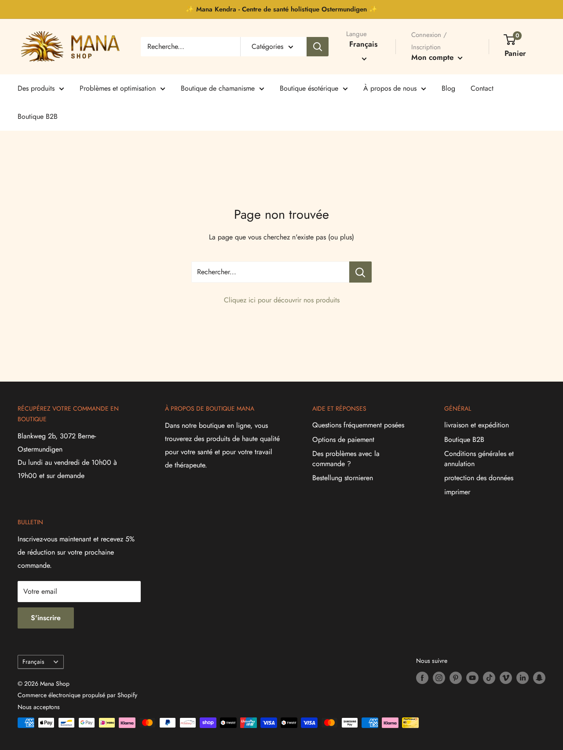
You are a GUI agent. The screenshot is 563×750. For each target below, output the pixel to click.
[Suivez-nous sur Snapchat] (539, 678)
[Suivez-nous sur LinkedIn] (522, 678)
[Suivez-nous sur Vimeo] (506, 678)
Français (33, 661)
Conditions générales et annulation (479, 458)
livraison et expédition (476, 425)
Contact (482, 88)
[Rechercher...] (360, 272)
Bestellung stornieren (342, 478)
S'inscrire (46, 618)
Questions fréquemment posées (358, 425)
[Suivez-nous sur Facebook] (422, 678)
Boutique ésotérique (309, 88)
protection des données (478, 478)
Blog (448, 88)
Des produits (36, 88)
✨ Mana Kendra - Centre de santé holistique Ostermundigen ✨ (281, 9)
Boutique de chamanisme (218, 88)
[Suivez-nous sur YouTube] (472, 678)
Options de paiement (343, 439)
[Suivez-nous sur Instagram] (439, 678)
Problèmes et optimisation (118, 88)
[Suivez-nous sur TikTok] (489, 678)
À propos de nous (390, 88)
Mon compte (433, 57)
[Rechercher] (318, 46)
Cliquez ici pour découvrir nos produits (282, 300)
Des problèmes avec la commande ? (346, 458)
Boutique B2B (38, 116)
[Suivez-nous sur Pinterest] (456, 678)
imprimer (457, 492)
